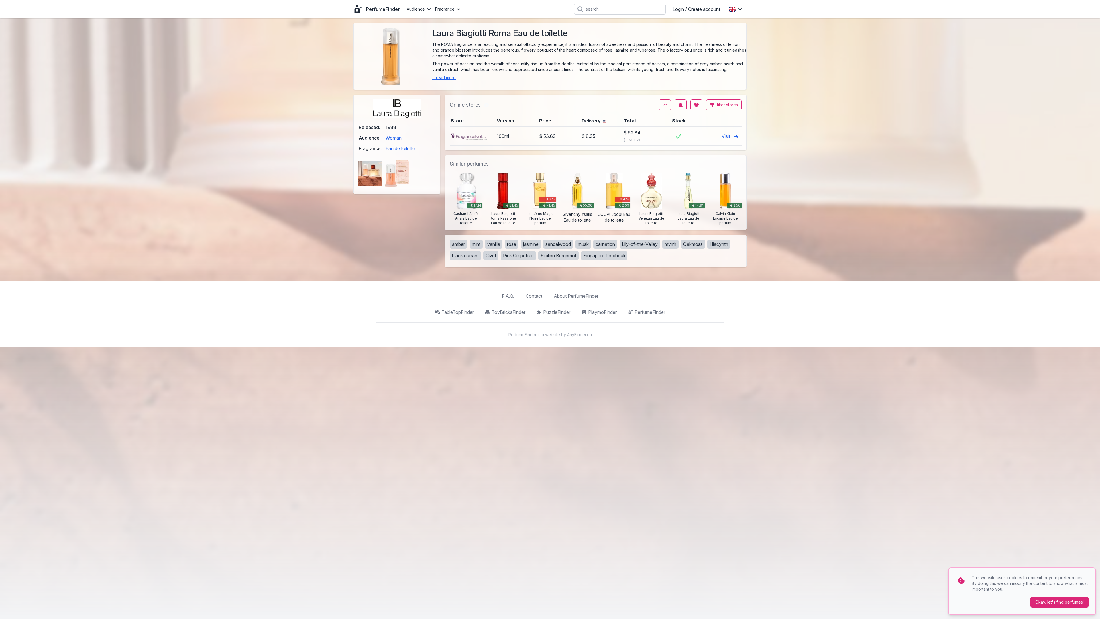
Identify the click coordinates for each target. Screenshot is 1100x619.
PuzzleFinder (556, 312)
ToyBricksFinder (508, 312)
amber (458, 244)
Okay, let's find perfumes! (1059, 602)
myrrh (670, 244)
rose (511, 244)
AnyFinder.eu (579, 334)
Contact (534, 296)
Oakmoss (693, 244)
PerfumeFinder (650, 312)
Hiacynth (719, 244)
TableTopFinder (457, 312)
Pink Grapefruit (518, 255)
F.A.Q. (508, 296)
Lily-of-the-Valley (640, 244)
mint (476, 244)
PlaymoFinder (602, 312)
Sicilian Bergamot (558, 255)
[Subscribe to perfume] (681, 104)
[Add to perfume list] (696, 104)
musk (583, 244)
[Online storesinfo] (486, 105)
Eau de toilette (400, 148)
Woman (394, 138)
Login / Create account (696, 9)
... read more (444, 77)
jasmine (531, 244)
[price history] (665, 104)
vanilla (493, 244)
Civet (491, 255)
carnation (605, 244)
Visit (726, 136)
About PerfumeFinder (576, 296)
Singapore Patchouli (604, 255)
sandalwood (558, 244)
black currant (465, 255)
